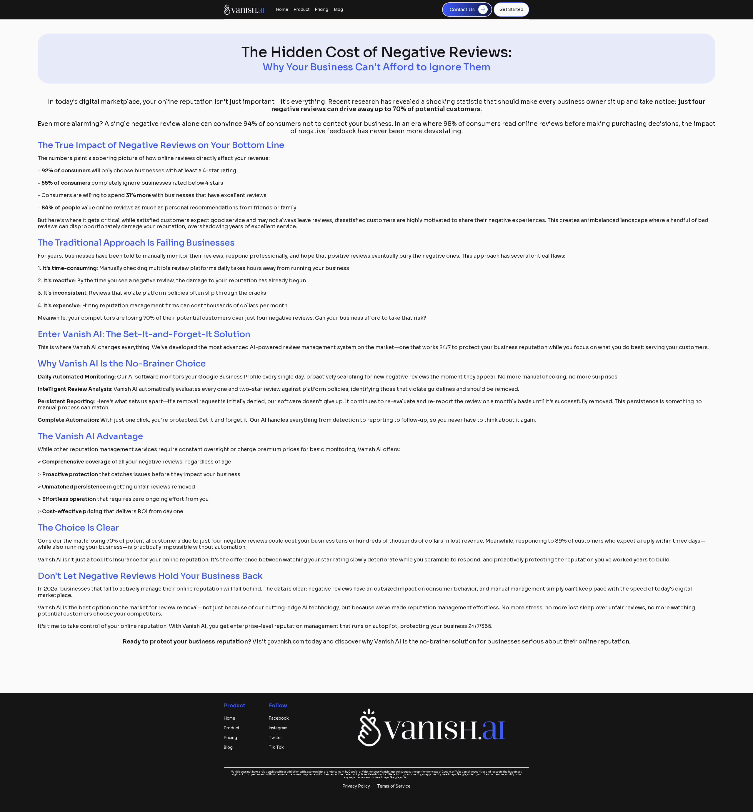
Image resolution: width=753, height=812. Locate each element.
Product (301, 9)
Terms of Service (394, 786)
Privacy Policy (356, 786)
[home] (244, 9)
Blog (338, 9)
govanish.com (285, 641)
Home (282, 9)
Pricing (321, 9)
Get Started (511, 9)
